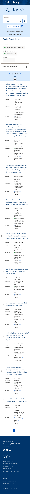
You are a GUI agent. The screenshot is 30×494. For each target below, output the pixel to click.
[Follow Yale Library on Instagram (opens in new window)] (7, 450)
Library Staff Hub (8, 483)
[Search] (24, 21)
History (9, 60)
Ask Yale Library (8, 461)
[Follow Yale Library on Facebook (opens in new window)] (4, 450)
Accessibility (7, 476)
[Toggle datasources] (21, 35)
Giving (5, 478)
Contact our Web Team (11, 471)
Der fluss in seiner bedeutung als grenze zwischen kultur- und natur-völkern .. (17, 271)
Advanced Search (13, 26)
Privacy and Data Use (10, 481)
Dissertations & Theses (13, 47)
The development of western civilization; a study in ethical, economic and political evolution (17, 202)
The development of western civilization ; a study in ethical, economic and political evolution (17, 236)
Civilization (10, 53)
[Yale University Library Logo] (15, 2)
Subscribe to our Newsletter (8, 467)
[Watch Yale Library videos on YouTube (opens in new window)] (10, 450)
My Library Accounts (10, 463)
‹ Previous (15, 74)
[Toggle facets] (27, 67)
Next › (22, 74)
